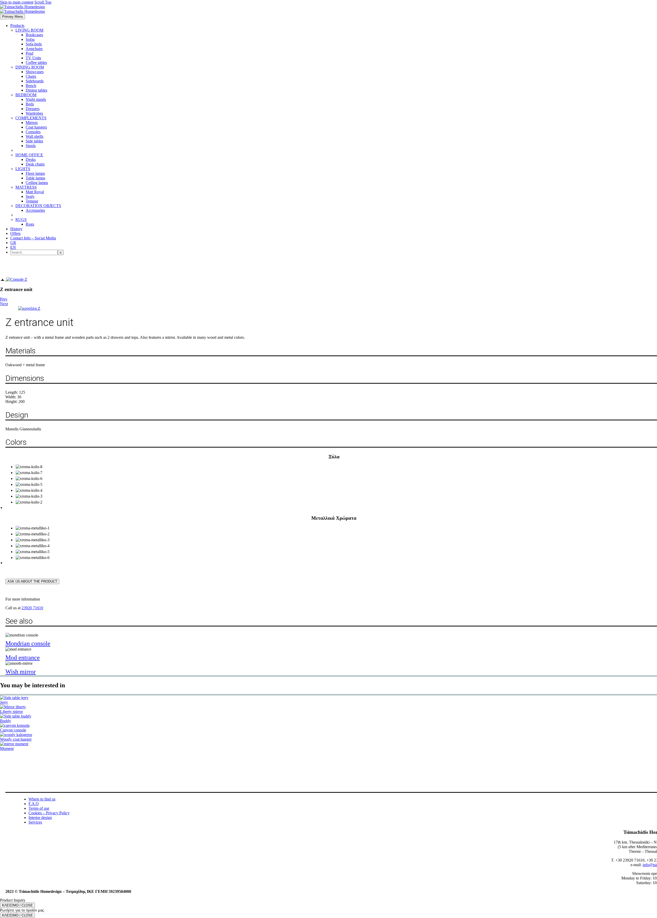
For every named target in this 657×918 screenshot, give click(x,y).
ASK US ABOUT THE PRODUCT (32, 581)
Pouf (29, 53)
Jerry (4, 702)
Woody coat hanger (16, 739)
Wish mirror (20, 671)
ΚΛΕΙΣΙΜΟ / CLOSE (17, 905)
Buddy (5, 721)
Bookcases (34, 35)
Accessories (35, 210)
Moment (7, 748)
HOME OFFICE (29, 155)
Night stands (36, 99)
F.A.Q (33, 803)
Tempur (32, 201)
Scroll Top (42, 2)
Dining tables (36, 90)
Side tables (34, 141)
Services (35, 822)
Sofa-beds (34, 44)
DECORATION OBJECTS (38, 206)
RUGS (21, 219)
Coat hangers (36, 127)
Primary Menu (12, 16)
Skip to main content (16, 2)
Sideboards (35, 81)
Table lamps (35, 178)
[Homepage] (22, 9)
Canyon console (13, 730)
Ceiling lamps (37, 182)
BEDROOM (25, 95)
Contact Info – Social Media (33, 238)
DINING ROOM (29, 67)
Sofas (30, 39)
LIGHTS (22, 169)
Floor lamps (35, 173)
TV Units (33, 58)
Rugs (30, 224)
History (16, 229)
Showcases (35, 72)
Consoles (33, 132)
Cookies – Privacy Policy (49, 813)
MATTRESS (26, 187)
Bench (31, 85)
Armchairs (34, 48)
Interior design (40, 817)
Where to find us (41, 799)
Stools (31, 145)
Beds (30, 104)
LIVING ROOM (29, 30)
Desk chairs (35, 164)
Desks (31, 159)
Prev (3, 299)
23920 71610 (32, 608)
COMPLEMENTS (30, 118)
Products (17, 25)
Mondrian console (27, 643)
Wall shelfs (34, 136)
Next (4, 304)
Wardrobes (34, 113)
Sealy (30, 196)
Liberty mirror (11, 711)
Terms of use (38, 808)
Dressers (33, 109)
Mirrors (32, 122)
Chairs (31, 76)
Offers (15, 233)
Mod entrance (22, 657)
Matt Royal (35, 192)
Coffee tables (36, 62)
